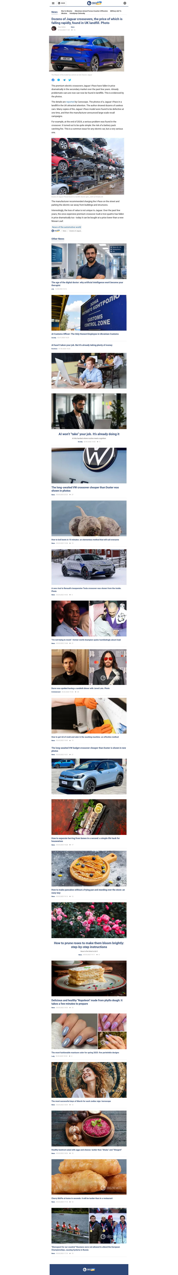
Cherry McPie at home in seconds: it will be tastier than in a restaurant (81, 1198)
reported (70, 102)
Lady (53, 1056)
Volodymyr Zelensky (77, 13)
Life (52, 289)
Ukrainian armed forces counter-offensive (91, 11)
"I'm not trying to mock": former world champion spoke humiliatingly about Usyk (86, 640)
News (72, 27)
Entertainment (56, 692)
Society (53, 338)
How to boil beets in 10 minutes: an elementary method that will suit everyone (85, 540)
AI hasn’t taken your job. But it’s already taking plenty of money (81, 345)
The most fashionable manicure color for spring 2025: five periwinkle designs (85, 1052)
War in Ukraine (66, 11)
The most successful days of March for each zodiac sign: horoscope (81, 1101)
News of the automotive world (66, 227)
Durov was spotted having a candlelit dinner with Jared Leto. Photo (80, 688)
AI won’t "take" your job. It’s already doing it (89, 434)
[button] (86, 53)
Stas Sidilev (62, 27)
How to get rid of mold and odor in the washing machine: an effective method (85, 737)
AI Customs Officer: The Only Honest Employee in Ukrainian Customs (85, 334)
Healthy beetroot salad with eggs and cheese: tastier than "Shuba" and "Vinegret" (86, 1150)
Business (54, 349)
